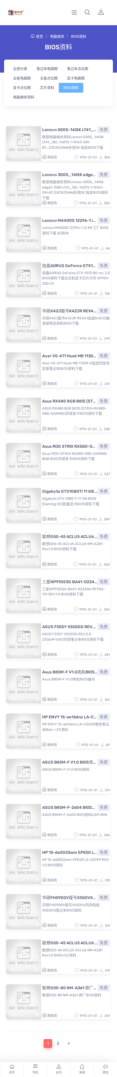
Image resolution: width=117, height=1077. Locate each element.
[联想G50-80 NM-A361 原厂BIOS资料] (23, 1001)
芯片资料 (47, 88)
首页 (39, 36)
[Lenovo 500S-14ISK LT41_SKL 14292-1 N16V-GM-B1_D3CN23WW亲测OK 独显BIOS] (23, 143)
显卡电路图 (76, 78)
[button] (87, 12)
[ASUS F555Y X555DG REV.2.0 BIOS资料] (23, 640)
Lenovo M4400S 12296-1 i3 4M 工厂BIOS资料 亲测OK (69, 220)
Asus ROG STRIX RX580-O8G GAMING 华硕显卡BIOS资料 (69, 446)
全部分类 (20, 69)
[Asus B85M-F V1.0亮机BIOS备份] (23, 686)
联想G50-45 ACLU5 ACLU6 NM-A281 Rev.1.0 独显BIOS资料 (69, 536)
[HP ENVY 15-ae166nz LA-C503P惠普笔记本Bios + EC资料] (23, 730)
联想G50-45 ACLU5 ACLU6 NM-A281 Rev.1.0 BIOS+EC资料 (69, 942)
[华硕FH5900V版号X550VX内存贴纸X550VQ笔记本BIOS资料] (23, 911)
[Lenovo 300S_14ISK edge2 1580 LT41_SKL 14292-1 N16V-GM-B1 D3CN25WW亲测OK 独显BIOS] (23, 188)
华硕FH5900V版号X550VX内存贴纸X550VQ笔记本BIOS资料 (69, 897)
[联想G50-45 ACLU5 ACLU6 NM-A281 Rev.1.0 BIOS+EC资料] (23, 956)
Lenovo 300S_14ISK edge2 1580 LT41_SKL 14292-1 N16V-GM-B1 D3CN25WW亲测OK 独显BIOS (69, 174)
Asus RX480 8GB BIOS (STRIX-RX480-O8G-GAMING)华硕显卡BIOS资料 (69, 401)
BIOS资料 (78, 36)
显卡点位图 (22, 88)
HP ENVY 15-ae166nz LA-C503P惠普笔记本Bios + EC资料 (69, 717)
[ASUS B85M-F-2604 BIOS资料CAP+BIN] (23, 821)
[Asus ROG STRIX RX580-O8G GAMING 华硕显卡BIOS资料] (23, 460)
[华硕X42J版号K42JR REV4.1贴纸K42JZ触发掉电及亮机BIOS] (23, 324)
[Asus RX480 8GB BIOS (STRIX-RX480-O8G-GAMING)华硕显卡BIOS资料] (23, 415)
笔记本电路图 (47, 69)
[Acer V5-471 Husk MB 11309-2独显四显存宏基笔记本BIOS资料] (23, 369)
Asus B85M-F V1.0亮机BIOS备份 (69, 672)
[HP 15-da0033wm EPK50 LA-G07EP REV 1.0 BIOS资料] (23, 866)
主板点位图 (49, 78)
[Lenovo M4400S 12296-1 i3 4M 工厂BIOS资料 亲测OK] (23, 234)
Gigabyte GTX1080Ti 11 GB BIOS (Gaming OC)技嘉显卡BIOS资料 (69, 491)
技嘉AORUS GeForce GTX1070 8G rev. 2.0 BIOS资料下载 (69, 265)
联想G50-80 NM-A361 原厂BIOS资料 (69, 987)
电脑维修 (57, 36)
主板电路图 (22, 78)
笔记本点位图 (77, 69)
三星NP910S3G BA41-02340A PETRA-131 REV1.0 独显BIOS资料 (69, 581)
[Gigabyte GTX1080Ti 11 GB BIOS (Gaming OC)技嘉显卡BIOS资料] (23, 505)
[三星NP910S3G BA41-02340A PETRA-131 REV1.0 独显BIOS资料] (23, 595)
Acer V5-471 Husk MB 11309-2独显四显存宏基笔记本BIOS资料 (69, 355)
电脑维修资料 (23, 97)
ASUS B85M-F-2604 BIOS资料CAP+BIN (69, 807)
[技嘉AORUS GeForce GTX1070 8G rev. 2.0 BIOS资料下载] (23, 279)
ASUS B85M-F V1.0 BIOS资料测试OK (69, 762)
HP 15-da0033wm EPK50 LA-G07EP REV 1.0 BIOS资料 (69, 852)
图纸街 (52, 157)
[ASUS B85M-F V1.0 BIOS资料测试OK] (23, 776)
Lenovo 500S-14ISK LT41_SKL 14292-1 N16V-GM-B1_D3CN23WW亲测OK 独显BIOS (69, 129)
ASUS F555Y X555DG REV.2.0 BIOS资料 (69, 626)
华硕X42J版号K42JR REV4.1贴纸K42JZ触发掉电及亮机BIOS (69, 311)
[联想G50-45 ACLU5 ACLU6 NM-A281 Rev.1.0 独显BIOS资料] (23, 550)
